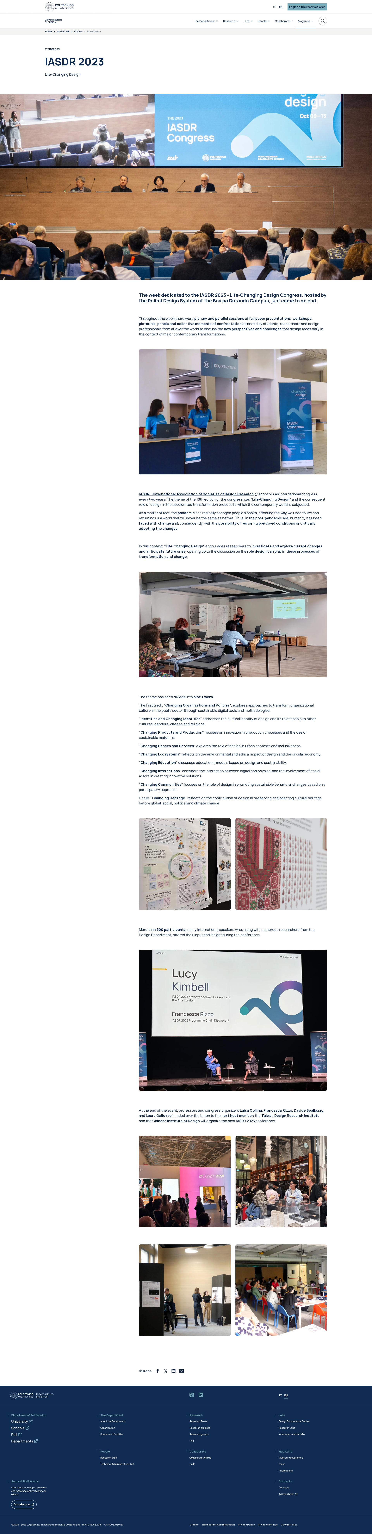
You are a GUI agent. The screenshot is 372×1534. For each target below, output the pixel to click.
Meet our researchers (291, 1457)
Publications (286, 1470)
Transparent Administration (218, 1524)
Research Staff (108, 1457)
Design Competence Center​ (294, 1421)
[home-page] (53, 21)
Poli (14, 1434)
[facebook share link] (157, 1371)
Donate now (22, 1504)
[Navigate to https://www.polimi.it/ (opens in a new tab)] (59, 6)
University (19, 1421)
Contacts (284, 1487)
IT (274, 6)
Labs (246, 21)
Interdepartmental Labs (292, 1434)
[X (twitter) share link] (165, 1371)
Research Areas (198, 1421)
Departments (22, 1441)
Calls (192, 1464)
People (262, 21)
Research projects (199, 1427)
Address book (286, 1494)
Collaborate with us (200, 1457)
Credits (194, 1524)
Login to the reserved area (307, 7)
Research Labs (287, 1427)
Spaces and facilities (111, 1434)
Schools (17, 1428)
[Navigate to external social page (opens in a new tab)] (191, 1396)
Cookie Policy (289, 1524)
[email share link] (181, 1371)
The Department (204, 21)
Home (48, 31)
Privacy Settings (268, 1524)
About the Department (112, 1421)
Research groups (199, 1434)
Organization (107, 1427)
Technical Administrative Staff (117, 1464)
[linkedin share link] (173, 1371)
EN (280, 6)
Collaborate (282, 21)
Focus (78, 31)
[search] (323, 21)
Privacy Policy (246, 1524)
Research (229, 21)
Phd (191, 1440)
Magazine (304, 21)
